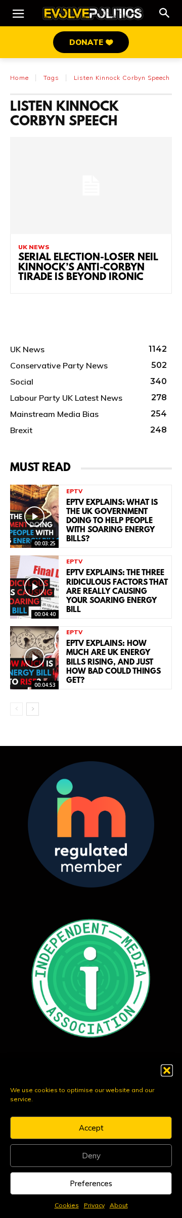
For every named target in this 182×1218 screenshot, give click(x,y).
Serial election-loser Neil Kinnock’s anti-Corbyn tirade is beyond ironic (88, 268)
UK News (34, 247)
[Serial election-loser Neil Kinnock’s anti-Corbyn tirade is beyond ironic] (91, 185)
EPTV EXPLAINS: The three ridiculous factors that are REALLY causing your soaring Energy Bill (117, 592)
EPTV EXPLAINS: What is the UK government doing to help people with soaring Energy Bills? (112, 521)
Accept (91, 1128)
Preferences (91, 1183)
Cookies (67, 1205)
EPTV (74, 491)
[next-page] (32, 709)
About (119, 1205)
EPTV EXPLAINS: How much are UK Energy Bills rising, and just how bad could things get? (113, 662)
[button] (167, 1070)
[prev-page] (16, 709)
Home (19, 77)
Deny (91, 1155)
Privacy (94, 1205)
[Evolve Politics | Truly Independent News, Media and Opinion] (93, 13)
